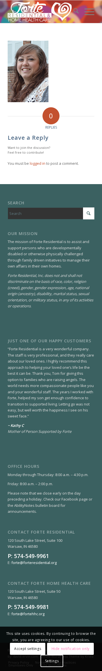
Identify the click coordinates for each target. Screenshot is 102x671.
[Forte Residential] (42, 11)
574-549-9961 (31, 556)
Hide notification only (71, 648)
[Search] (73, 11)
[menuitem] (73, 11)
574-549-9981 (31, 607)
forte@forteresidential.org (34, 562)
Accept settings (27, 648)
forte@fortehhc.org (27, 613)
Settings (52, 660)
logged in (37, 163)
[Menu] (86, 11)
